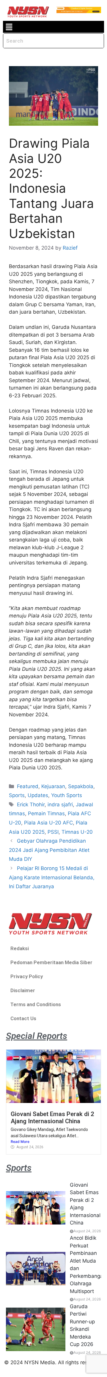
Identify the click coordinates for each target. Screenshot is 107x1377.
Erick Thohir (31, 804)
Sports (17, 795)
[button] (9, 27)
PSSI (53, 832)
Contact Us (23, 1018)
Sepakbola (80, 786)
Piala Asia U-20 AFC (48, 823)
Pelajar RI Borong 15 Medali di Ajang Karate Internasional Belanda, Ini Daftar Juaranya (52, 877)
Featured (27, 786)
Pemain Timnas (46, 813)
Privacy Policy (26, 976)
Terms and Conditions (35, 1004)
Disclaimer (22, 990)
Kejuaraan (53, 786)
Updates (38, 795)
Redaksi (19, 948)
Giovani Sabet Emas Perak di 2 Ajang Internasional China (52, 1117)
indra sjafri (60, 804)
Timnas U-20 (77, 832)
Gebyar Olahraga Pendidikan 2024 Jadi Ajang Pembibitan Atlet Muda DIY (49, 850)
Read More (20, 1141)
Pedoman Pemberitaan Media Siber (51, 962)
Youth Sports (66, 795)
